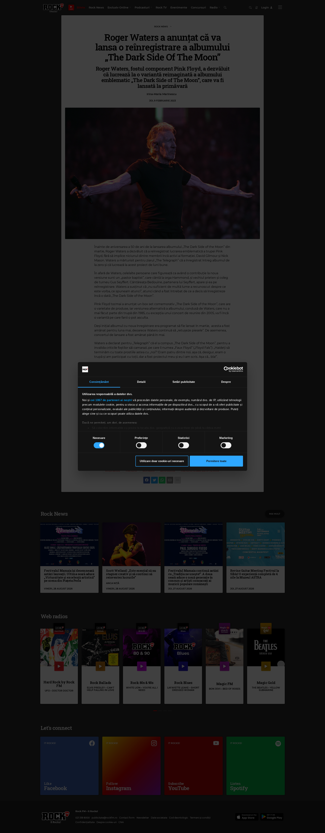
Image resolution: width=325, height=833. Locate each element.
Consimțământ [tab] (99, 381)
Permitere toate (216, 461)
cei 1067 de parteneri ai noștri (111, 400)
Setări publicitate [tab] (183, 381)
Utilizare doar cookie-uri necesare (162, 461)
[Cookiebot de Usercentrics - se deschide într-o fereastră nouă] (226, 369)
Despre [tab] (226, 381)
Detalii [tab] (141, 381)
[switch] (141, 445)
